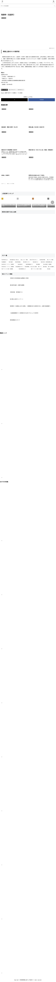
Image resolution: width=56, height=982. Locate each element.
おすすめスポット (13, 89)
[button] (54, 6)
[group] (8, 202)
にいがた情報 (5, 89)
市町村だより (21, 89)
